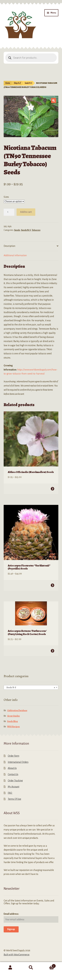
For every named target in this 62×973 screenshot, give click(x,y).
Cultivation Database (17, 710)
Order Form (13, 756)
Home (7, 83)
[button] (53, 100)
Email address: (11, 914)
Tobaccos (36, 230)
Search (31, 967)
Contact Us (13, 774)
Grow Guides (13, 715)
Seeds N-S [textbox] (30, 687)
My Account (13, 786)
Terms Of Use (14, 799)
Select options (52, 488)
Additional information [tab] (15, 255)
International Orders (18, 762)
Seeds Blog (12, 721)
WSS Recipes (13, 726)
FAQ (10, 793)
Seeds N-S (28, 83)
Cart (47, 965)
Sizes (6, 197)
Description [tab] (9, 246)
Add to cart (26, 212)
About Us (12, 768)
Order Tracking (15, 780)
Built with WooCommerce (16, 954)
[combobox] (31, 687)
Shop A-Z (17, 83)
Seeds (17, 230)
